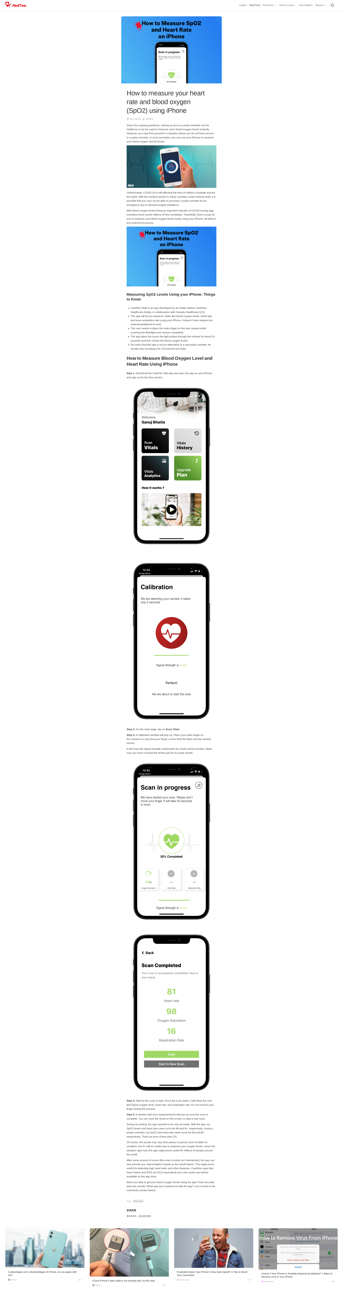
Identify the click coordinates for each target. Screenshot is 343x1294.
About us (319, 5)
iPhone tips (138, 1201)
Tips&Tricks (254, 5)
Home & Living (286, 5)
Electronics (268, 5)
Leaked (242, 5)
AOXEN (149, 119)
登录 (149, 1216)
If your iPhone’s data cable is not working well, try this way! (123, 1280)
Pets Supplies (306, 5)
